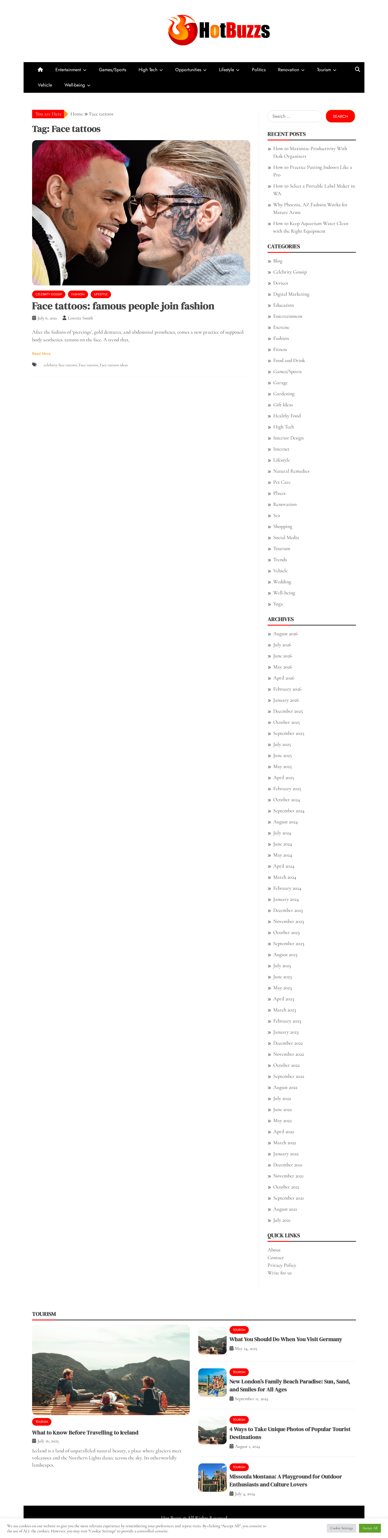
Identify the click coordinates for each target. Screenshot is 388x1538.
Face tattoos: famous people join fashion (123, 306)
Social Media (286, 537)
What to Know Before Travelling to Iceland (85, 1432)
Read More (41, 353)
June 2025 (282, 755)
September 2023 (288, 943)
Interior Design (288, 438)
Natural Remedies (291, 471)
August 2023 (285, 954)
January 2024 (286, 899)
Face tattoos (88, 365)
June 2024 (282, 844)
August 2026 (285, 633)
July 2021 (282, 1220)
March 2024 (284, 877)
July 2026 (282, 644)
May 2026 (282, 667)
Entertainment (68, 69)
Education (283, 305)
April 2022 (283, 1131)
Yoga (278, 604)
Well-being (74, 85)
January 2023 (286, 1032)
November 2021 (288, 1176)
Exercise (281, 327)
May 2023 (282, 987)
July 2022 (282, 1098)
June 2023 (282, 976)
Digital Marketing (291, 294)
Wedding (282, 581)
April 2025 (283, 777)
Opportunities (188, 69)
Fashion (78, 294)
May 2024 (282, 855)
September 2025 (288, 733)
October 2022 (286, 1065)
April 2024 (283, 866)
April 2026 (283, 678)
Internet (281, 449)
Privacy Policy (282, 1265)
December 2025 (288, 711)
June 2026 (282, 656)
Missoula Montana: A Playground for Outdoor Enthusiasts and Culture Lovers (286, 1480)
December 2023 (288, 910)
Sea (276, 515)
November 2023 (288, 921)
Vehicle (45, 85)
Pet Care (282, 482)
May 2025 (282, 766)
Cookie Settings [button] (341, 1528)
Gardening (284, 393)
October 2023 (286, 932)
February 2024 (287, 888)
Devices (280, 283)
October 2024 (286, 799)
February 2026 (287, 689)
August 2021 (285, 1209)
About (274, 1250)
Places (279, 493)
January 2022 (286, 1153)
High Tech (148, 69)
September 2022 (288, 1076)
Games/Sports (112, 69)
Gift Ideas (283, 404)
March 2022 (284, 1142)
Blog (277, 261)
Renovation (288, 69)
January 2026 (286, 700)
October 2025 (286, 722)
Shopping (282, 526)
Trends (280, 559)
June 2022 (282, 1109)
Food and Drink (289, 360)
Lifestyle (226, 69)
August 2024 (285, 822)
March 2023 (284, 1010)
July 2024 (282, 833)
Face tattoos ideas (114, 365)
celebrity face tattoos (60, 365)
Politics (259, 69)
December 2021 (288, 1165)
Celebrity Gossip (49, 294)
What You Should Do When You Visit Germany (286, 1339)
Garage (280, 382)
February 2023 (287, 1021)
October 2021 (286, 1187)
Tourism (324, 69)
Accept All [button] (369, 1528)
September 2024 (288, 810)
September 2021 (288, 1198)
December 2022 (288, 1043)
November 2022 (288, 1054)
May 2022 (282, 1120)
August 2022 (285, 1087)
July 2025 (282, 744)
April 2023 (283, 999)
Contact (276, 1257)
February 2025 (287, 788)
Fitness (280, 349)
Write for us (280, 1273)
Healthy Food (287, 416)
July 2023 (282, 965)
